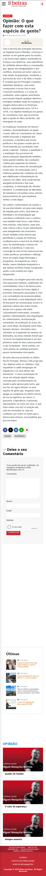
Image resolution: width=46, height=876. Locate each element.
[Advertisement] (23, 574)
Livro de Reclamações (23, 864)
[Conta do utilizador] (42, 4)
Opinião (7, 436)
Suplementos (13, 849)
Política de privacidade (23, 861)
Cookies (23, 858)
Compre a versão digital (23, 851)
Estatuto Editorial (17, 847)
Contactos (32, 847)
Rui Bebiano (20, 436)
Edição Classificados (29, 849)
